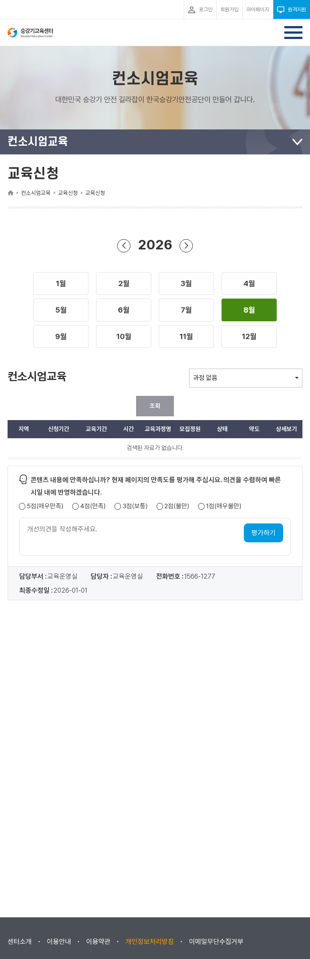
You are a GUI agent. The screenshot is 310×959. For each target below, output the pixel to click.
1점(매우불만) (224, 506)
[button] (60, 283)
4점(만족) (93, 506)
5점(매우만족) (45, 506)
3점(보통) (135, 506)
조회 (155, 405)
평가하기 (263, 533)
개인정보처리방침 (150, 941)
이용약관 (98, 941)
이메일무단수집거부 (216, 941)
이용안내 (59, 941)
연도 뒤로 (123, 245)
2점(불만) (176, 506)
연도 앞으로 (186, 245)
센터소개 (20, 941)
